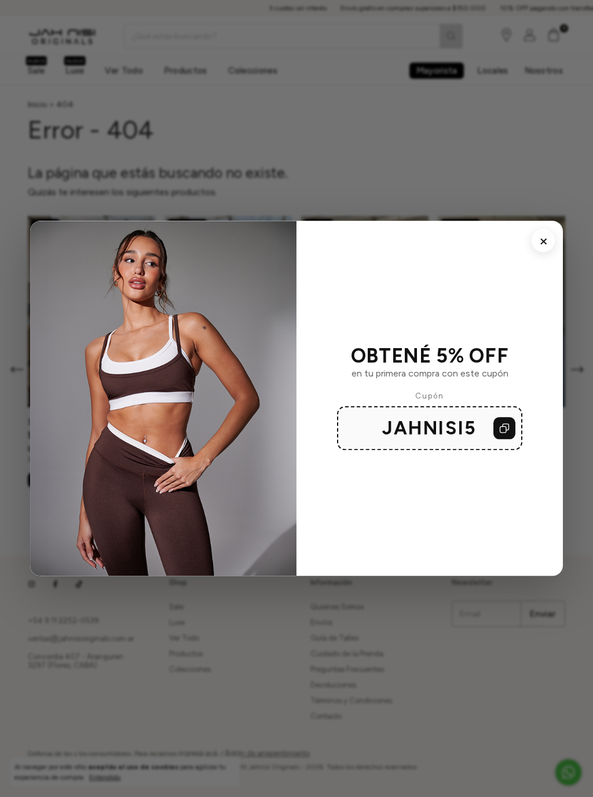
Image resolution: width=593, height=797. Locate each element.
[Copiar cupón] (504, 429)
